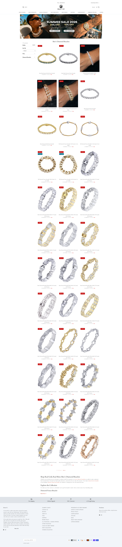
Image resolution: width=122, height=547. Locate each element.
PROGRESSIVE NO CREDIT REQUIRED (79, 507)
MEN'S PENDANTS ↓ (32, 12)
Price (24, 53)
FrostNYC (27, 543)
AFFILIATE (73, 515)
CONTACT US (45, 509)
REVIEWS (44, 511)
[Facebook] (3, 529)
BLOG (72, 517)
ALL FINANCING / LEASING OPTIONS (50, 521)
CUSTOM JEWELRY (75, 513)
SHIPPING (44, 517)
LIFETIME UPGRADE (75, 521)
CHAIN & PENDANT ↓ (43, 12)
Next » (64, 470)
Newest (25, 50)
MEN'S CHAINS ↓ (22, 12)
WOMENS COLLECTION (47, 529)
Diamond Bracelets (27, 57)
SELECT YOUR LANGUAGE (76, 519)
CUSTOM (101, 12)
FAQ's (43, 515)
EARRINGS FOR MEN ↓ (92, 12)
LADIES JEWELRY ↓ (81, 12)
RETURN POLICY (45, 519)
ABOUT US (44, 513)
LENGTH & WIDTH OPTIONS (77, 509)
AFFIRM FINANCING (46, 523)
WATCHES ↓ (73, 12)
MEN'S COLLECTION (46, 527)
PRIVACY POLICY (74, 511)
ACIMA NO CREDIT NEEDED (48, 525)
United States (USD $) (94, 2)
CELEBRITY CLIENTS (46, 507)
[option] (61, 26)
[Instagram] (5, 529)
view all (34, 45)
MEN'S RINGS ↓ (65, 12)
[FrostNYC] (61, 7)
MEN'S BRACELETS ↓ (55, 12)
